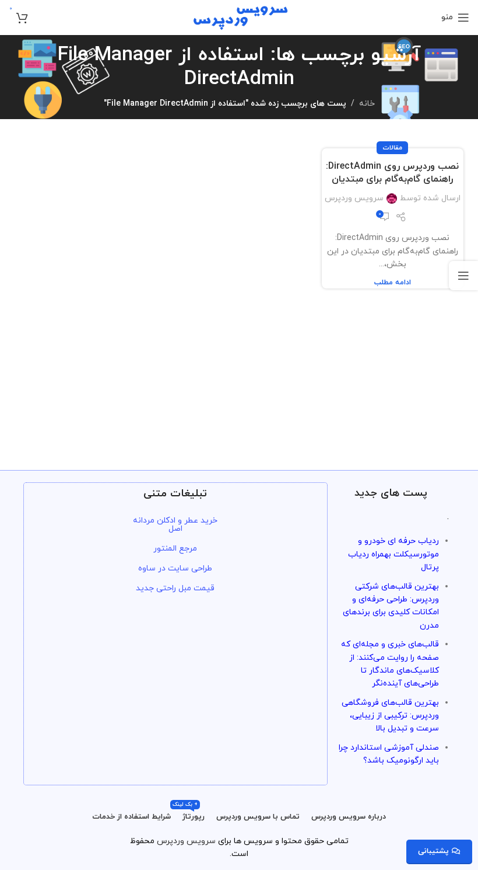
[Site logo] (239, 16)
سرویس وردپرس (354, 198)
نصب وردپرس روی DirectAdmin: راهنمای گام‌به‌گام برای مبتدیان (392, 173)
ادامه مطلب (392, 282)
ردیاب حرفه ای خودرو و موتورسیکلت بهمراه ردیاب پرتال (393, 554)
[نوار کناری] (463, 275)
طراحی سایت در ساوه (175, 568)
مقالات (392, 147)
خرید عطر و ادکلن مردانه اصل (175, 524)
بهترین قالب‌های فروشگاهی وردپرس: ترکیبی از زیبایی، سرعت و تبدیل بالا (390, 716)
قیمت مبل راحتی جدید (175, 588)
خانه (367, 103)
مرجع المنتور (175, 548)
